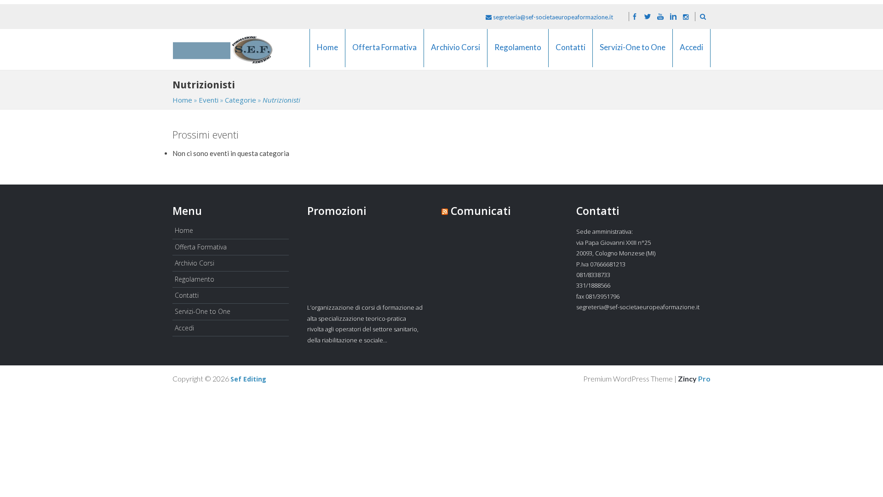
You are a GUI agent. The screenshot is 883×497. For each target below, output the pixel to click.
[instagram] (686, 16)
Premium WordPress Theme (628, 378)
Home (327, 53)
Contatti (570, 53)
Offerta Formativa (384, 53)
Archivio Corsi (455, 53)
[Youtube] (660, 16)
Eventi (208, 99)
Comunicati (481, 210)
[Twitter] (647, 16)
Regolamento (517, 53)
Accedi (691, 53)
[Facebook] (634, 16)
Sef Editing (248, 379)
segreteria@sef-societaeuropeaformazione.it (552, 17)
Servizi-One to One (632, 53)
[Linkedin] (673, 16)
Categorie (240, 99)
